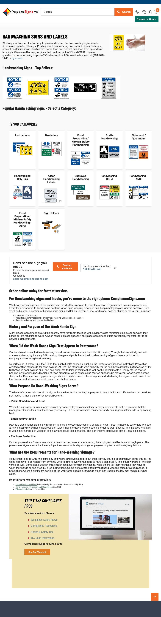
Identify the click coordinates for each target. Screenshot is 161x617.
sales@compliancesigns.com (30, 279)
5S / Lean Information (42, 538)
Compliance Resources (44, 525)
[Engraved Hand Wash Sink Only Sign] (85, 98)
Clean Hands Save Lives (26, 485)
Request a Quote (146, 19)
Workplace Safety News (44, 519)
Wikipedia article (23, 489)
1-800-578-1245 (92, 269)
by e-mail (17, 58)
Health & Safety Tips (42, 532)
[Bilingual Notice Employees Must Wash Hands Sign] (61, 98)
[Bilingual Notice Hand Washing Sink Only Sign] (14, 98)
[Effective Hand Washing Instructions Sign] (38, 98)
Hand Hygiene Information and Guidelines (34, 487)
